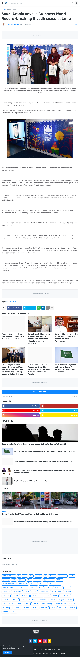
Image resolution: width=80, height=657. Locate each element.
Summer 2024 (61, 604)
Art (31, 576)
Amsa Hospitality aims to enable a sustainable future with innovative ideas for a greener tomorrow (39, 338)
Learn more (15, 648)
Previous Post (7, 397)
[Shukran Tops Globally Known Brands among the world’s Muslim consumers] (7, 461)
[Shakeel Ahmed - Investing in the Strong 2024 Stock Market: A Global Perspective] (66, 324)
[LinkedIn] (43, 308)
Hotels (27, 592)
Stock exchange (47, 604)
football (48, 588)
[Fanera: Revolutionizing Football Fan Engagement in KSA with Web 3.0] (13, 324)
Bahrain (52, 576)
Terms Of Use (36, 653)
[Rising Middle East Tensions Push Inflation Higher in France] (40, 500)
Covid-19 (37, 580)
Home (4, 9)
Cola (29, 580)
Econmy (33, 584)
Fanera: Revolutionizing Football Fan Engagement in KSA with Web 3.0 (13, 336)
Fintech (33, 588)
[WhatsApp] (39, 308)
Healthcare (7, 592)
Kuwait (68, 592)
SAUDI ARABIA (12, 9)
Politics (52, 600)
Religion (61, 600)
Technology (7, 608)
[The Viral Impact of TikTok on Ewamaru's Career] (7, 481)
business (6, 580)
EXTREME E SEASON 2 (10, 588)
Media (47, 596)
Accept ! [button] (7, 652)
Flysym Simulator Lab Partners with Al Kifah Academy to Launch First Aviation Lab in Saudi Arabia (39, 369)
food (40, 588)
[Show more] (52, 308)
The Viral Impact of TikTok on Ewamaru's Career (32, 481)
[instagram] (45, 641)
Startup (35, 604)
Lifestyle (16, 596)
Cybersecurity (48, 580)
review (70, 600)
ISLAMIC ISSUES (56, 592)
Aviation (38, 576)
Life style (6, 596)
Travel (53, 608)
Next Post (74, 397)
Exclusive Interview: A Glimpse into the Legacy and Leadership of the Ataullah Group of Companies (44, 471)
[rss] (49, 641)
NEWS (23, 600)
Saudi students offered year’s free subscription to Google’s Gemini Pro (35, 444)
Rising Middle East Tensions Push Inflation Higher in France (30, 514)
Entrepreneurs (55, 584)
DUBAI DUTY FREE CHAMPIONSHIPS (15, 584)
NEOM (15, 600)
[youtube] (40, 641)
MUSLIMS (6, 600)
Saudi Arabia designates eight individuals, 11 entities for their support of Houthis (65, 368)
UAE (60, 608)
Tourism (26, 608)
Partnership (42, 600)
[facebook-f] (30, 641)
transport (44, 608)
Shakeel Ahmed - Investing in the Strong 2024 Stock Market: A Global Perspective (66, 337)
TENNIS (17, 608)
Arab (24, 576)
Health (67, 588)
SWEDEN (72, 604)
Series (19, 604)
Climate (21, 580)
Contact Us (47, 653)
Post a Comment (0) (40, 392)
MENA (55, 596)
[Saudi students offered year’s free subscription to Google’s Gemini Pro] (40, 433)
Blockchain (62, 576)
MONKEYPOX (65, 596)
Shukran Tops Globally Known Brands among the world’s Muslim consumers (43, 461)
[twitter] (35, 641)
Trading (34, 608)
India (34, 592)
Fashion (24, 588)
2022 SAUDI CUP (8, 576)
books (72, 576)
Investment (44, 592)
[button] (2, 3)
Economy (43, 584)
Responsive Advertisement (40, 35)
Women (5, 612)
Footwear (58, 588)
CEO (14, 580)
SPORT (26, 604)
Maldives (25, 596)
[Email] (48, 308)
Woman (72, 608)
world (13, 612)
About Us (56, 653)
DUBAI (59, 580)
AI (18, 576)
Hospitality (17, 592)
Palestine (32, 600)
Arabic (63, 653)
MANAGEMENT (37, 596)
